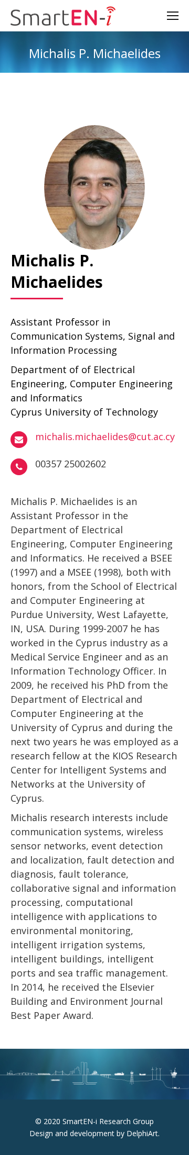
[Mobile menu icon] (172, 15)
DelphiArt (142, 1133)
